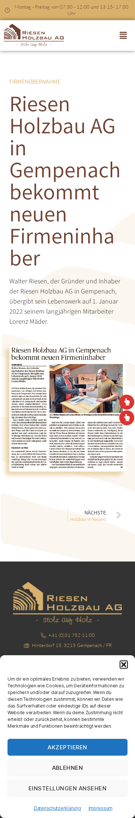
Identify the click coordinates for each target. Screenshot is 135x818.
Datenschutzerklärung (57, 808)
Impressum (100, 808)
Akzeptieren (67, 747)
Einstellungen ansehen (67, 788)
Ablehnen (67, 767)
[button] (124, 664)
